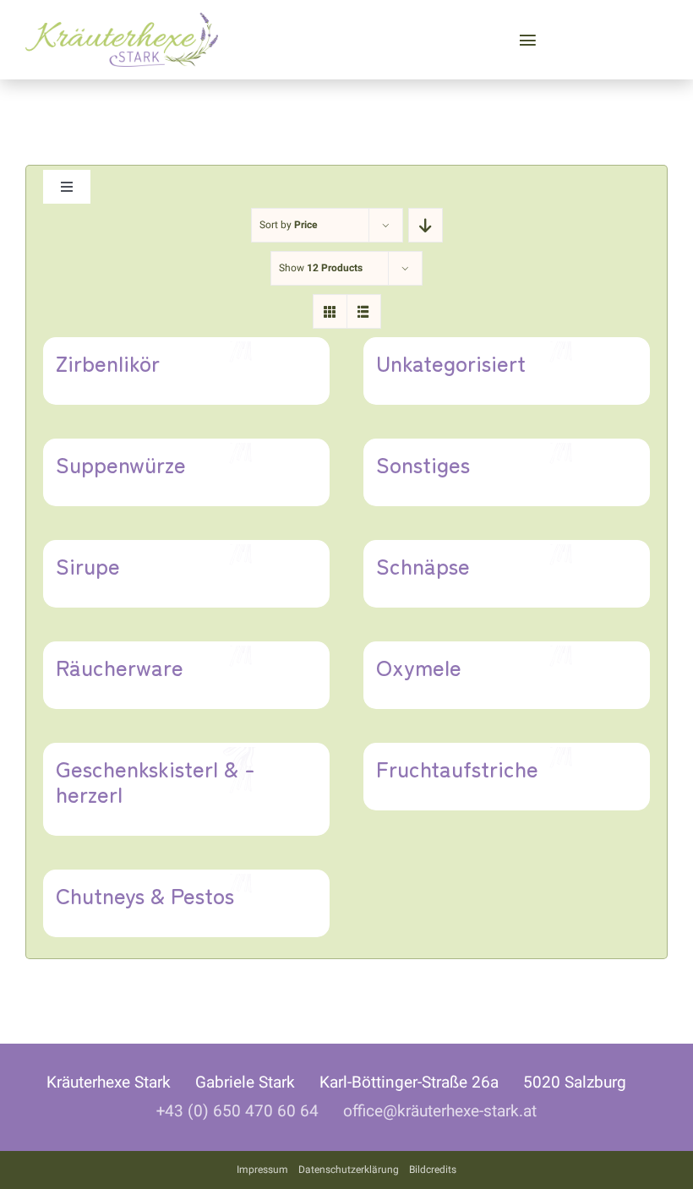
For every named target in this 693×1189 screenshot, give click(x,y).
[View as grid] (330, 311)
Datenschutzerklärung (348, 1169)
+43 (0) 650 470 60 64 (237, 1111)
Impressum (262, 1169)
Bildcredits (432, 1169)
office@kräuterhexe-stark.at (440, 1111)
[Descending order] (425, 225)
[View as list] (363, 311)
